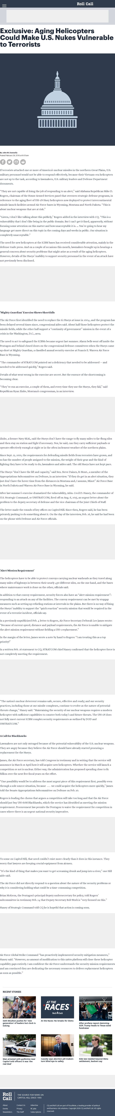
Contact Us (21, 1105)
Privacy (19, 1108)
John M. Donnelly (10, 153)
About (5, 1105)
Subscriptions (36, 1112)
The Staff (20, 1112)
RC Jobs (33, 1108)
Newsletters (7, 1112)
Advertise (34, 1105)
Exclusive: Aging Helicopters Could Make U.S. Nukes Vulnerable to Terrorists (57, 38)
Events (5, 1108)
